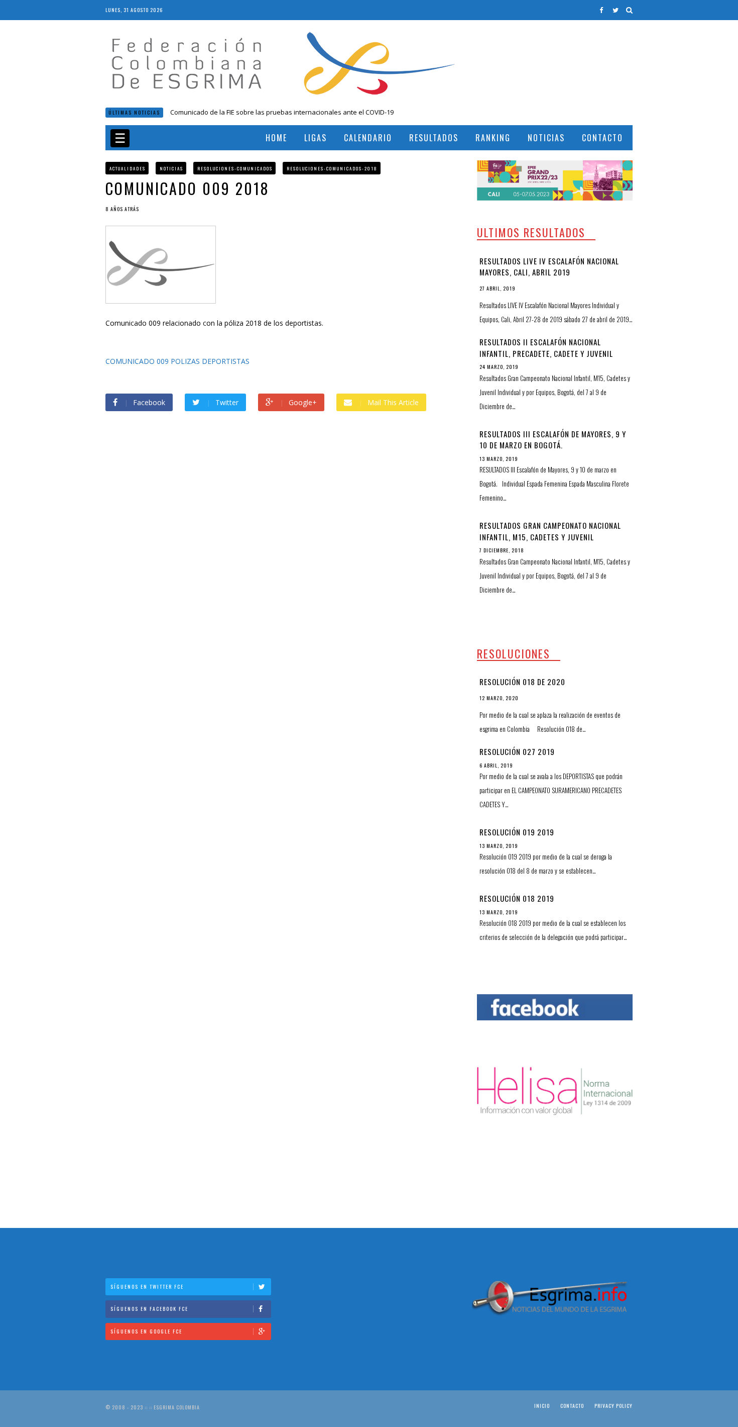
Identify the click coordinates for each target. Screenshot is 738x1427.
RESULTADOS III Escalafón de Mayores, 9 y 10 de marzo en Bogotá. (552, 439)
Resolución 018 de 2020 (205, 112)
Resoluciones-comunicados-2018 (332, 168)
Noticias (546, 138)
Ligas (315, 138)
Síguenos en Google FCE (146, 1331)
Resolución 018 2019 (516, 898)
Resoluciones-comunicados (235, 168)
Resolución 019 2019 (516, 831)
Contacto (602, 138)
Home (276, 138)
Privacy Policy (613, 1405)
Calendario (368, 138)
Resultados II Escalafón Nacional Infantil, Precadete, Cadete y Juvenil (546, 347)
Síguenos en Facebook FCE (149, 1308)
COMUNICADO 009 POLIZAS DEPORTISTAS (177, 361)
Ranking (493, 138)
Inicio (542, 1405)
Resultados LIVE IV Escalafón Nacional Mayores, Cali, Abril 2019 (549, 266)
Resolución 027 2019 (517, 751)
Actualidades (127, 168)
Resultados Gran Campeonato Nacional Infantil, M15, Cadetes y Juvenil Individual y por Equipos (550, 536)
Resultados (433, 138)
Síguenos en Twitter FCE (147, 1286)
